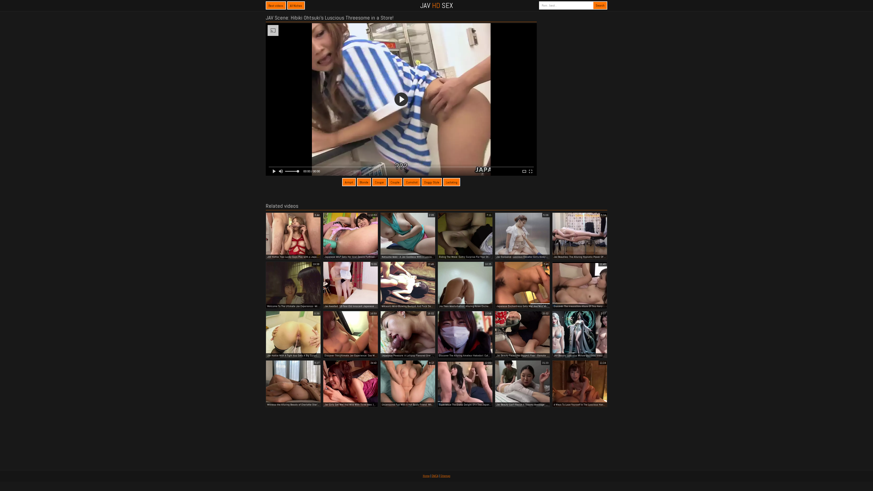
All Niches (296, 6)
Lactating (451, 182)
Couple (395, 182)
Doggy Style (431, 182)
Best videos (275, 6)
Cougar (379, 182)
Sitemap (445, 476)
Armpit (349, 182)
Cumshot (412, 182)
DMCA (435, 476)
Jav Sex (436, 5)
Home (426, 476)
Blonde (364, 182)
